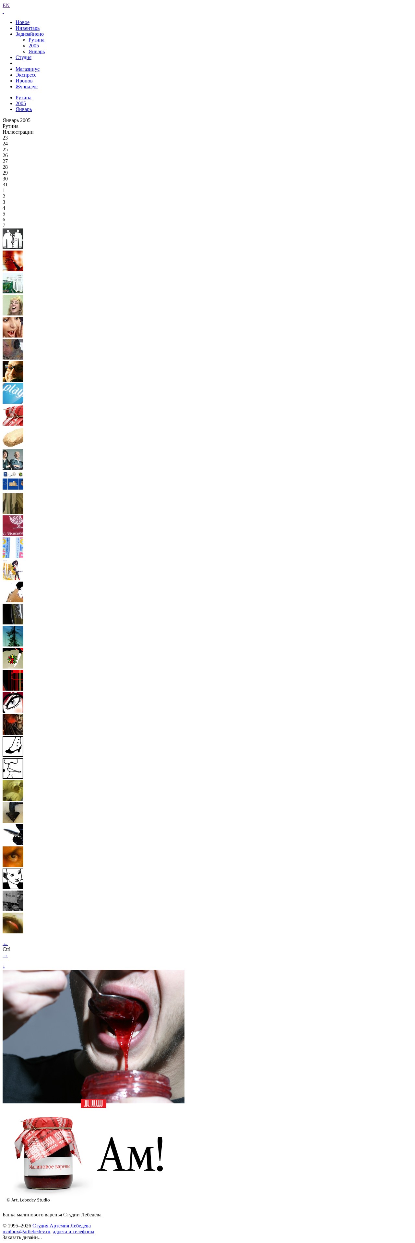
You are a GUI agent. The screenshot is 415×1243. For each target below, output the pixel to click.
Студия (23, 57)
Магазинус (28, 69)
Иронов (24, 80)
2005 (34, 45)
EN (6, 5)
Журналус (27, 86)
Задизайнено (30, 34)
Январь (37, 51)
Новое (23, 22)
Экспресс (26, 75)
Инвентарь (28, 28)
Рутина (36, 40)
